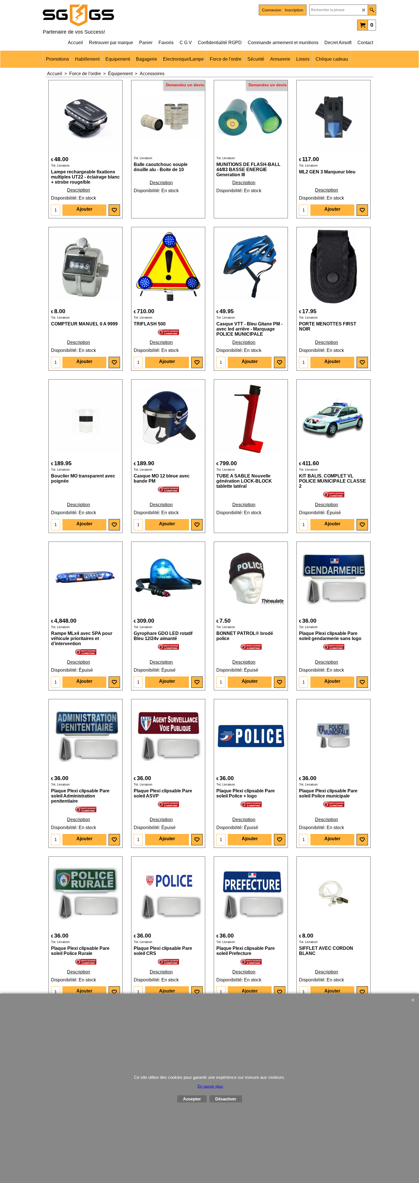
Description (78, 190)
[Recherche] (372, 10)
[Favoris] (114, 210)
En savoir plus (210, 1086)
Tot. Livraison (60, 165)
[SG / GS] (93, 15)
